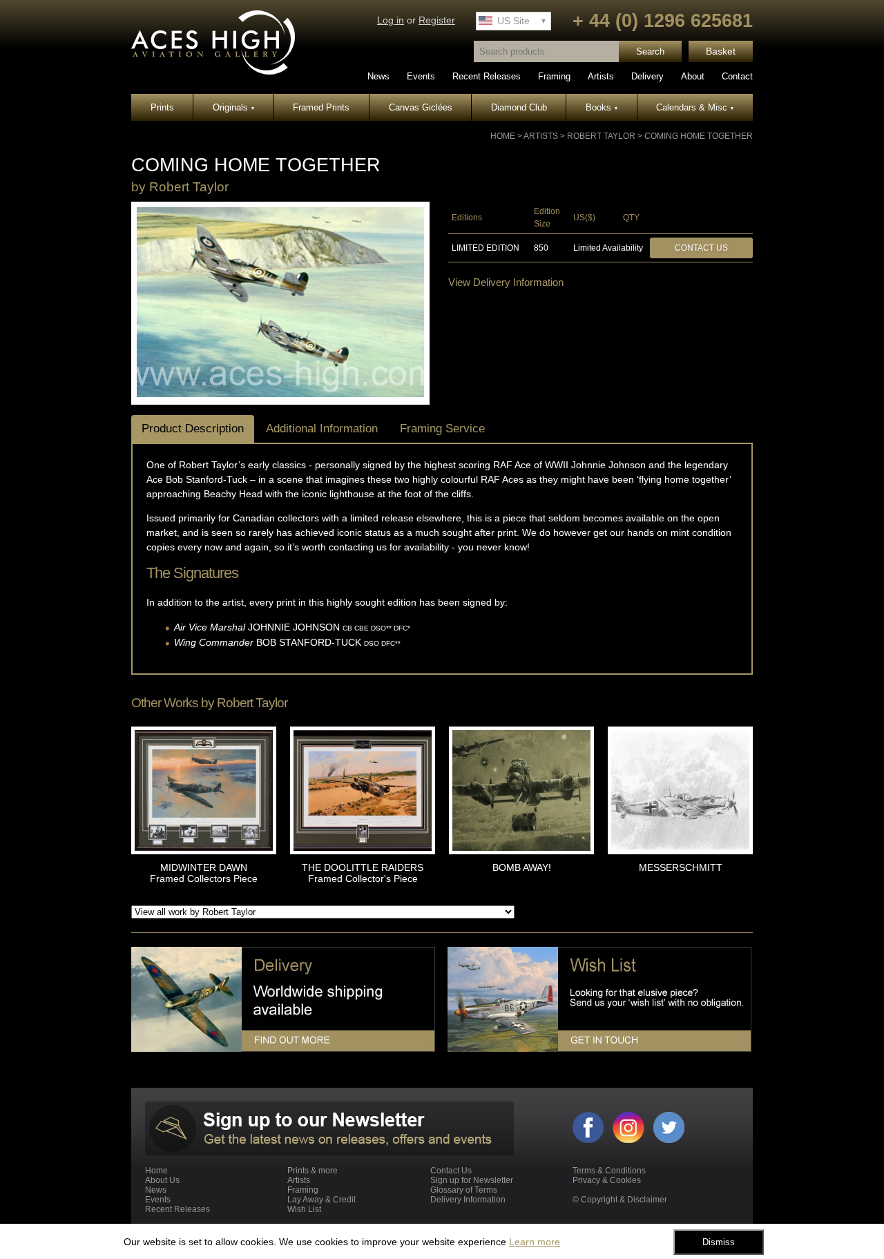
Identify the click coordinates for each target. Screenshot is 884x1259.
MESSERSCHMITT (680, 867)
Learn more (534, 1241)
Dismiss (718, 1242)
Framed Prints (321, 107)
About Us (162, 1180)
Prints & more (312, 1170)
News (378, 76)
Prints (162, 107)
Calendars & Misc (694, 107)
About (692, 76)
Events (421, 76)
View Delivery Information (506, 282)
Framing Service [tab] (442, 428)
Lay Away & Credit (321, 1199)
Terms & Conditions (609, 1170)
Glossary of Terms (463, 1190)
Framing (554, 76)
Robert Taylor (601, 136)
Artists (601, 76)
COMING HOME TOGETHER (698, 136)
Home (502, 136)
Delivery (647, 76)
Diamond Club (519, 107)
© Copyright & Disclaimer (620, 1199)
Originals (233, 107)
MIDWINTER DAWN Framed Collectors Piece (204, 873)
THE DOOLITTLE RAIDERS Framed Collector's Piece (362, 873)
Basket (721, 51)
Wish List (304, 1209)
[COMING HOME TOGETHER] (280, 394)
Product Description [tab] (193, 428)
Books (601, 107)
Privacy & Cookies (607, 1180)
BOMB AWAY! (521, 867)
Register (437, 20)
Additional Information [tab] (322, 428)
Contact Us (701, 248)
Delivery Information (468, 1199)
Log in (390, 20)
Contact (737, 76)
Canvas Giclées (420, 107)
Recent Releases (486, 76)
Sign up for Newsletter (471, 1180)
